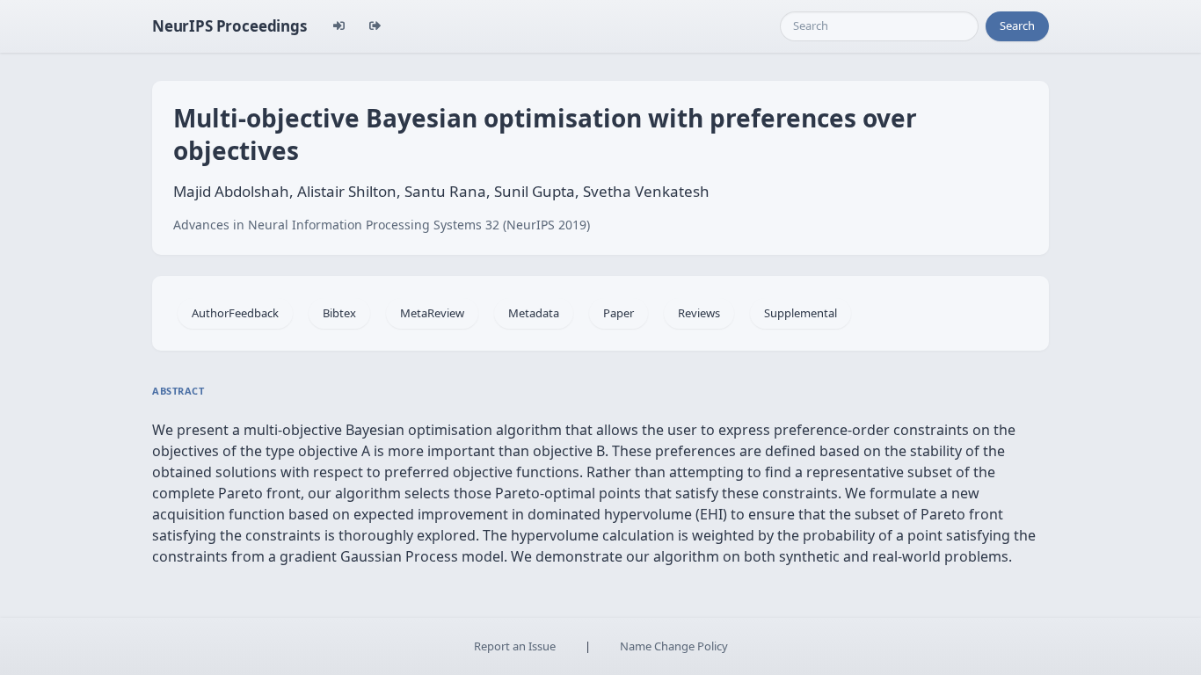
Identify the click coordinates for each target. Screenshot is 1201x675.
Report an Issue (515, 646)
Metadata (533, 313)
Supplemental (800, 313)
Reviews (699, 313)
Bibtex (339, 313)
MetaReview (432, 313)
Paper (618, 313)
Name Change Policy (674, 646)
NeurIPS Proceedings (229, 26)
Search (1017, 25)
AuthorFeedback (235, 313)
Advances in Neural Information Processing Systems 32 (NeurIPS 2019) (381, 224)
